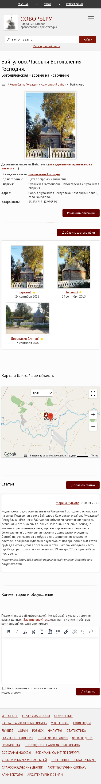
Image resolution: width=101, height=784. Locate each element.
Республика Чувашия (24, 84)
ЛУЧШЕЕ (7, 731)
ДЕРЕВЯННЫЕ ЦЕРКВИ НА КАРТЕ (73, 760)
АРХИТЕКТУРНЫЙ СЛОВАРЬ (67, 767)
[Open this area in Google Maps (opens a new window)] (10, 454)
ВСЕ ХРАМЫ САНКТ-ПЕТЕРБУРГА (57, 753)
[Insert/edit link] (66, 631)
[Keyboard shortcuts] (25, 455)
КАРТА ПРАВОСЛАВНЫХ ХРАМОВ (24, 723)
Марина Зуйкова (67, 503)
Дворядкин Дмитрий (25, 339)
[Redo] (91, 631)
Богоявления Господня (44, 174)
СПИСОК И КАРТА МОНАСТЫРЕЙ (24, 760)
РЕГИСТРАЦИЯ (74, 4)
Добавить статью (83, 485)
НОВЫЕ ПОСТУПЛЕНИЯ (17, 738)
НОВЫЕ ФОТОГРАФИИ (53, 738)
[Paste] (50, 631)
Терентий (25, 292)
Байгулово (77, 84)
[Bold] (9, 631)
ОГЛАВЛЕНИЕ (63, 716)
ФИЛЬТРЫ (55, 731)
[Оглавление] (4, 84)
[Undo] (83, 631)
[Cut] (33, 631)
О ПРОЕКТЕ (10, 716)
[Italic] (17, 631)
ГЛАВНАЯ (23, 4)
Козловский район (53, 84)
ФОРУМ (23, 731)
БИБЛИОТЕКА (11, 745)
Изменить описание (81, 213)
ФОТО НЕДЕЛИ (82, 738)
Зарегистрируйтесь (36, 620)
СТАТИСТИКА (76, 731)
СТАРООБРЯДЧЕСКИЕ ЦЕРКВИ (22, 767)
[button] (93, 415)
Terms (94, 455)
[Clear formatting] (25, 631)
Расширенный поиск (46, 46)
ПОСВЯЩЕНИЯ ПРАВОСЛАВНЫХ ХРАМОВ (52, 745)
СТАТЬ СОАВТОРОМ (36, 716)
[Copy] (42, 631)
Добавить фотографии (78, 232)
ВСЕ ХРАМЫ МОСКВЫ (16, 753)
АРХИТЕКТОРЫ (12, 775)
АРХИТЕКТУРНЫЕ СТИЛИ (45, 775)
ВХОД (47, 4)
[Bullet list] (58, 631)
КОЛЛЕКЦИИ (82, 723)
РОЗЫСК (38, 731)
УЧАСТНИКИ (60, 723)
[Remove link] (74, 631)
